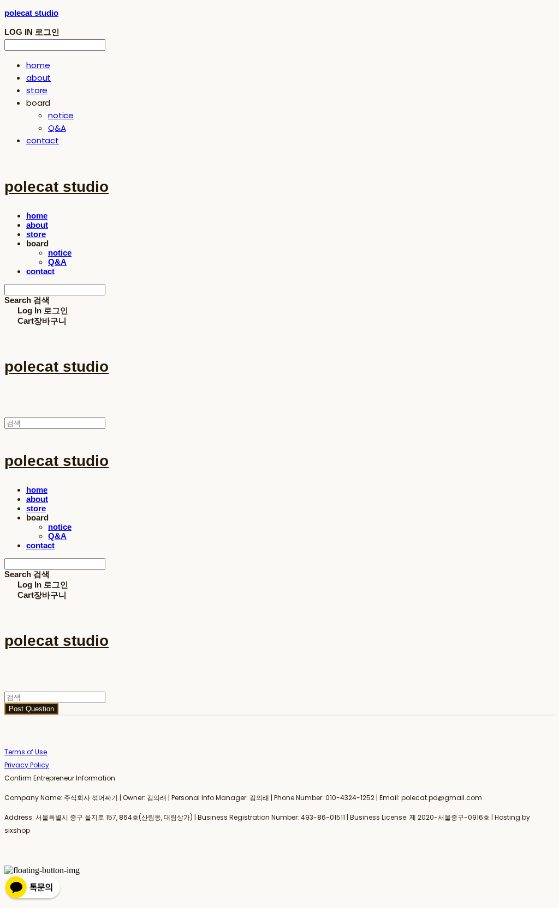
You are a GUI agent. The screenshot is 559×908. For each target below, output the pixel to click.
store (36, 90)
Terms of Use (25, 751)
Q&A (57, 128)
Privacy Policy (26, 765)
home (38, 65)
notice (61, 115)
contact (42, 140)
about (38, 77)
